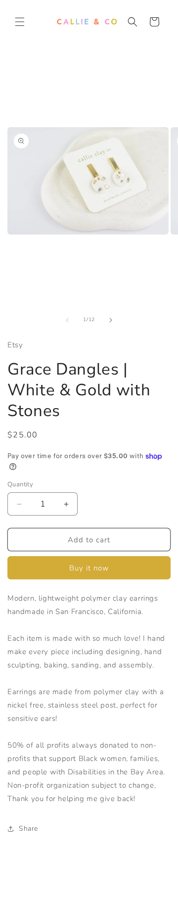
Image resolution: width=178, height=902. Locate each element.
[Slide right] (111, 320)
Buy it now (89, 568)
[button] (20, 22)
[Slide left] (67, 320)
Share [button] (28, 828)
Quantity (20, 484)
